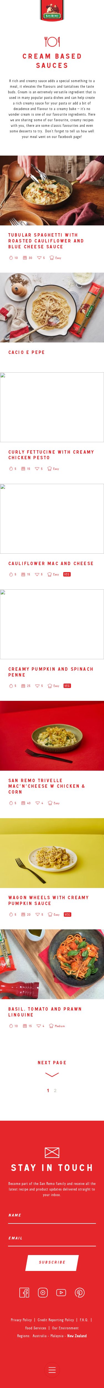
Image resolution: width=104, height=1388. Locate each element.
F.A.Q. (84, 1319)
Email (16, 1239)
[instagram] (43, 1291)
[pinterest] (80, 1291)
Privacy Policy (21, 1319)
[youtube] (61, 1291)
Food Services (35, 1327)
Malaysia (57, 1335)
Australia (40, 1335)
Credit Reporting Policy (56, 1319)
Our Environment (65, 1327)
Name (15, 1216)
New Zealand (77, 1335)
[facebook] (24, 1291)
